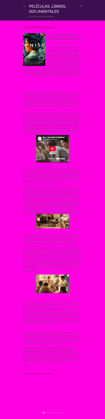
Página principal (46, 17)
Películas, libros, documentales (47, 9)
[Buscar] (81, 6)
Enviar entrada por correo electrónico (34, 373)
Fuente (25, 366)
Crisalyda (33, 17)
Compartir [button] (49, 373)
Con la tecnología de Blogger (54, 412)
